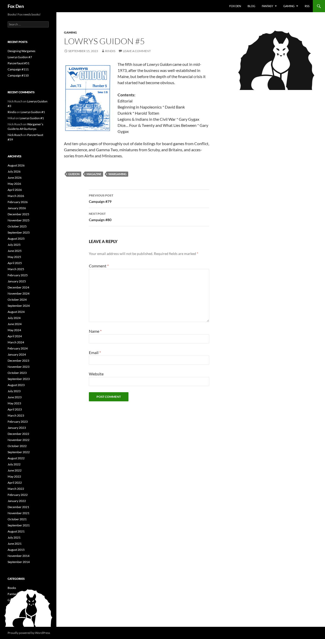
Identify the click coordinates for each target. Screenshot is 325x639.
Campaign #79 (101, 198)
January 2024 (17, 354)
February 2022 (18, 495)
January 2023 (17, 428)
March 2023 (16, 415)
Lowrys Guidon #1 (33, 112)
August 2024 (16, 312)
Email (95, 352)
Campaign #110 (18, 75)
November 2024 (18, 293)
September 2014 (19, 562)
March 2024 (16, 342)
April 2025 (15, 263)
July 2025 (14, 245)
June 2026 (15, 177)
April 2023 (15, 409)
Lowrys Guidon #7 (20, 57)
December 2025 (18, 214)
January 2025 (17, 281)
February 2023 (18, 421)
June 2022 (15, 470)
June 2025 (15, 251)
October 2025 (17, 226)
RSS (307, 6)
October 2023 (17, 373)
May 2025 (14, 257)
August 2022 (16, 458)
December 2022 (18, 434)
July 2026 (14, 171)
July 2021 (14, 537)
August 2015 (16, 550)
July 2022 (14, 464)
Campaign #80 (100, 217)
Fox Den (16, 6)
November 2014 (18, 556)
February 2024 (18, 348)
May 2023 (14, 403)
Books (12, 588)
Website (96, 373)
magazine (94, 174)
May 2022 (14, 476)
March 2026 (16, 196)
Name (95, 331)
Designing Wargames (21, 51)
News (11, 612)
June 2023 (15, 397)
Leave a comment (137, 51)
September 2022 (19, 452)
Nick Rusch (15, 135)
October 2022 (17, 446)
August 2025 (16, 238)
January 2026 (17, 208)
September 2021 (19, 525)
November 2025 (18, 220)
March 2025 (16, 269)
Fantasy (267, 6)
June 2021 (15, 543)
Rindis (110, 51)
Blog (251, 6)
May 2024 (14, 330)
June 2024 (15, 324)
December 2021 (18, 507)
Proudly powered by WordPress (29, 633)
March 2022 (16, 489)
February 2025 (18, 275)
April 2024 (15, 336)
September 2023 (19, 379)
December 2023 (18, 360)
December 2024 (18, 287)
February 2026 (18, 202)
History (13, 606)
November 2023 (18, 367)
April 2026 (15, 190)
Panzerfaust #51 (18, 63)
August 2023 (16, 385)
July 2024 (14, 318)
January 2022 (17, 501)
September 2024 (19, 306)
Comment (99, 265)
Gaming (289, 6)
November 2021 (18, 513)
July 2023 (14, 391)
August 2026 (16, 165)
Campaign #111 (18, 69)
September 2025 (19, 232)
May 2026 (14, 184)
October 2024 (17, 299)
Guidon (73, 174)
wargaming (117, 174)
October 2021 (17, 519)
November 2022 (18, 440)
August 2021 (16, 531)
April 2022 (15, 482)
